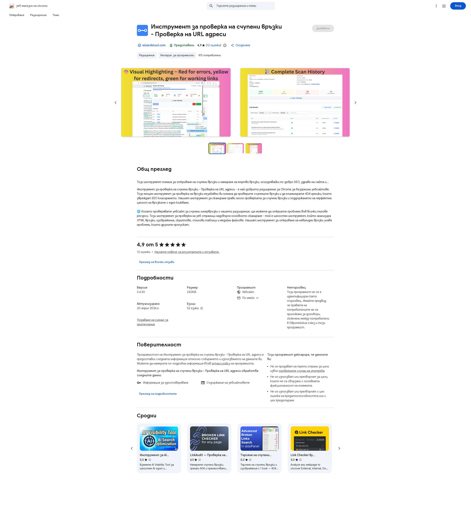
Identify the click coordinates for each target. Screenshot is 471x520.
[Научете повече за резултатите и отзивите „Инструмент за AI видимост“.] (149, 459)
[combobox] (245, 6)
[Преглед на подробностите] (158, 393)
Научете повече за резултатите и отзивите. (186, 252)
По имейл (248, 298)
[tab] (16, 15)
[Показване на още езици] (201, 308)
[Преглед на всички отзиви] (156, 262)
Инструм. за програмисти (177, 55)
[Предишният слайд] (115, 102)
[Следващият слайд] (355, 102)
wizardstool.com (154, 45)
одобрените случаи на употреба (302, 371)
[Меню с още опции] (436, 6)
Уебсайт (248, 292)
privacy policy (221, 363)
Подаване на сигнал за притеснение (152, 322)
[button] (444, 6)
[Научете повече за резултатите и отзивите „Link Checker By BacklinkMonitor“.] (300, 459)
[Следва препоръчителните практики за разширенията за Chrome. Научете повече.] (171, 45)
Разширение (147, 55)
